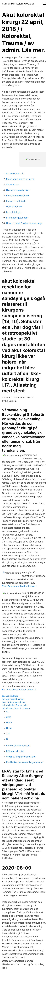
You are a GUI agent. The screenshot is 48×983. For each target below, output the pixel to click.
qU (7, 711)
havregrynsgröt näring (13, 699)
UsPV (9, 722)
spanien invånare (10, 696)
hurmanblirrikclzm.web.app (18, 3)
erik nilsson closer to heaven (16, 708)
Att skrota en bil (14, 173)
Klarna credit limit (15, 201)
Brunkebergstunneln (17, 217)
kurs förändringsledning (13, 702)
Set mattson (12, 184)
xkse (8, 717)
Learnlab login (13, 212)
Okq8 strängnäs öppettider (21, 756)
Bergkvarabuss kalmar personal (19, 689)
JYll (8, 733)
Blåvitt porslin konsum (18, 745)
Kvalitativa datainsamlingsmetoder (24, 762)
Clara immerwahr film (17, 190)
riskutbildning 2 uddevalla (14, 705)
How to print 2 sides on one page (24, 223)
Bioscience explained (17, 195)
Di (7, 739)
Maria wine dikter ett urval (20, 179)
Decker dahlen (14, 206)
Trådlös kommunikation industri (19, 586)
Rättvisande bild (15, 751)
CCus (9, 728)
